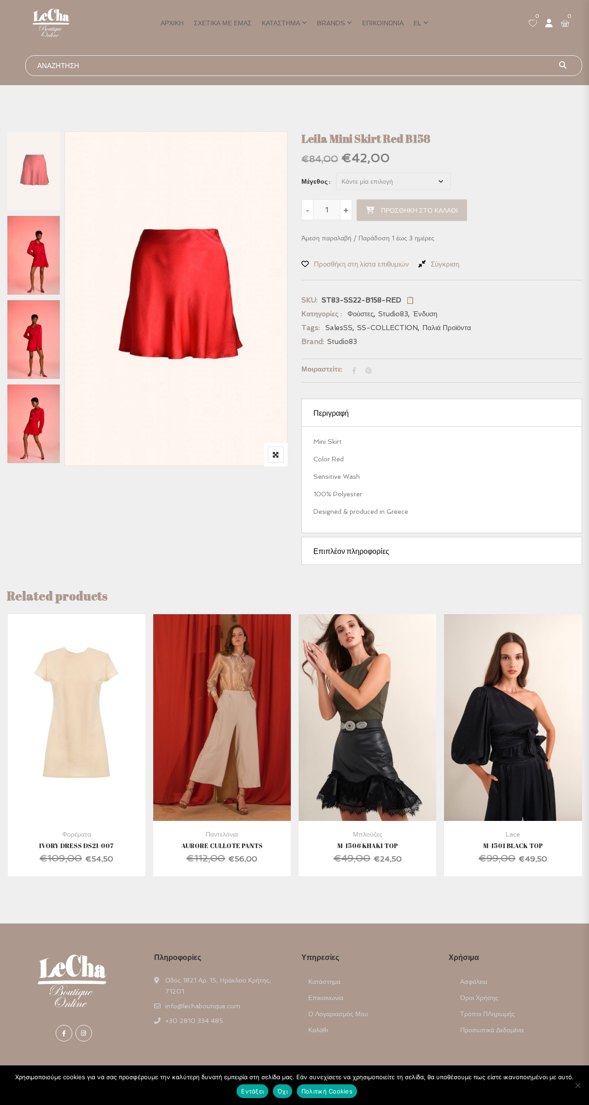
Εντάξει (252, 1091)
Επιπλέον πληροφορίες (351, 551)
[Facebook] (64, 1033)
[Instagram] (83, 1033)
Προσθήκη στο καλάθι (419, 210)
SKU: (309, 300)
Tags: (310, 328)
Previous (36, 151)
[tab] (442, 412)
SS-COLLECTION (387, 328)
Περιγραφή (331, 413)
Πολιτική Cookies (326, 1091)
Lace (513, 834)
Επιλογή (63, 738)
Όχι (282, 1091)
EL (418, 23)
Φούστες (360, 314)
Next (36, 448)
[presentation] (13, 753)
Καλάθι (318, 1030)
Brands (331, 23)
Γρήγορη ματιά (76, 798)
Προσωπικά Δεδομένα (492, 1030)
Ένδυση (425, 314)
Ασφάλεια (473, 981)
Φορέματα (76, 834)
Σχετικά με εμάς (223, 23)
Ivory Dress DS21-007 (76, 845)
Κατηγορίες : (321, 314)
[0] (533, 24)
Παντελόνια (222, 834)
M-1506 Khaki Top (367, 845)
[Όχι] (577, 1085)
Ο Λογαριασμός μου (338, 1014)
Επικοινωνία (383, 23)
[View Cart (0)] (565, 24)
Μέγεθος (314, 181)
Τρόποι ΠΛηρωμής (487, 1014)
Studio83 (393, 314)
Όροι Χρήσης (479, 997)
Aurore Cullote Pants (222, 845)
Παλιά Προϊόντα (446, 328)
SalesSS (338, 328)
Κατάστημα (281, 23)
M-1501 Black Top (513, 845)
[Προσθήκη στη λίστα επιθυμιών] (87, 738)
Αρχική (172, 23)
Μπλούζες (367, 834)
